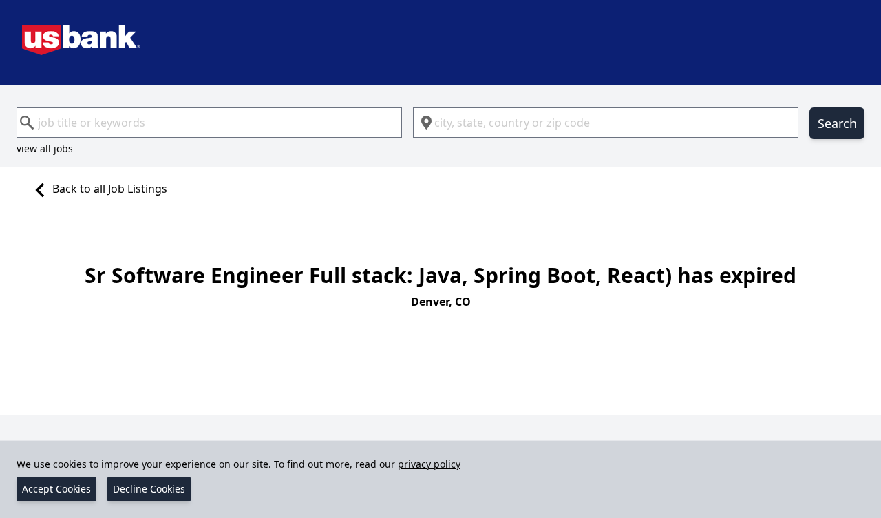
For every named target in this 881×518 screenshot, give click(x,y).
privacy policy (429, 463)
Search (837, 123)
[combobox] (209, 122)
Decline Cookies (149, 488)
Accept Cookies (56, 488)
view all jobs (45, 148)
